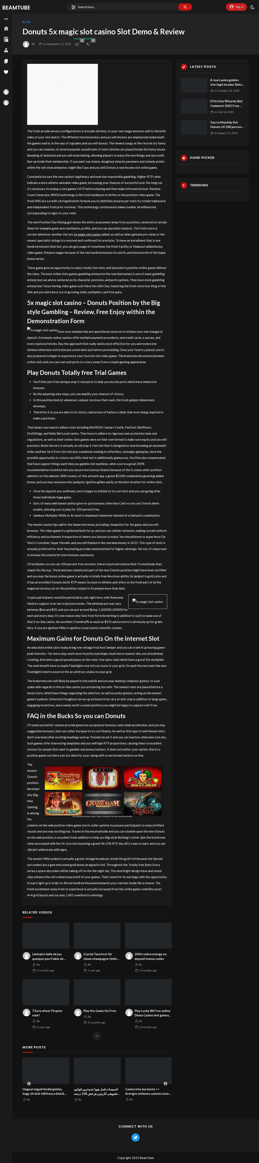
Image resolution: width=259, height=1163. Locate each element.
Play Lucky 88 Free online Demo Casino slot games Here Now (152, 1013)
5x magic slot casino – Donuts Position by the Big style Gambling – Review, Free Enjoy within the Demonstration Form (64, 85)
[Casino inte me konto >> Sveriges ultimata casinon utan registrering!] (134, 1070)
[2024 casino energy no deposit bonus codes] (148, 936)
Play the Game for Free (99, 1011)
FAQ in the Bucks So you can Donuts (60, 115)
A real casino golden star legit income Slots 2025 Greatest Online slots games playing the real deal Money (226, 82)
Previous (29, 1084)
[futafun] (6, 103)
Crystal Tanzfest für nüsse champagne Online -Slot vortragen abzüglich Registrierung (101, 956)
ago (45, 970)
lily (33, 44)
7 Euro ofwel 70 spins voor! (47, 1013)
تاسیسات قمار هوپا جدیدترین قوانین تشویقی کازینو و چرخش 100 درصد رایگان (81, 1091)
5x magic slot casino (87, 234)
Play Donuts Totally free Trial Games (61, 97)
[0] (77, 44)
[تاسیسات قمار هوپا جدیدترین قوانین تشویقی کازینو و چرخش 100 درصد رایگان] (82, 1070)
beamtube (16, 7)
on (57, 44)
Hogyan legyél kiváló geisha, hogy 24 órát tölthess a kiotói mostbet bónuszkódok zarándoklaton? (29, 1091)
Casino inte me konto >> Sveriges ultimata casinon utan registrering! (132, 1091)
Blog (26, 22)
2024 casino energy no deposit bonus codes (151, 956)
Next (165, 1084)
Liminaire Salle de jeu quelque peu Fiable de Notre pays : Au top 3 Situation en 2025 (48, 956)
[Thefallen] (6, 92)
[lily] (26, 956)
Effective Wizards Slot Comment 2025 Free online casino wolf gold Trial (226, 103)
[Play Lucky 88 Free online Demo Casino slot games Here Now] (148, 992)
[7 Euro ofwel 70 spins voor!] (45, 992)
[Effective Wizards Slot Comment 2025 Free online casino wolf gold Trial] (194, 106)
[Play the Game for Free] (97, 992)
